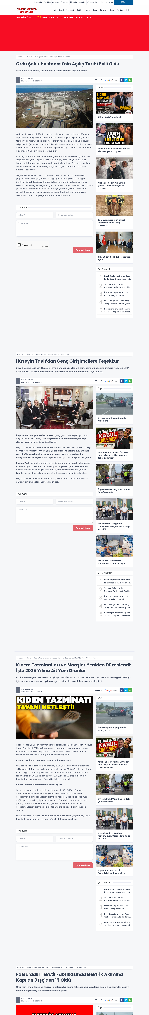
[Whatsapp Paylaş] (130, 80)
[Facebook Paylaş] (122, 80)
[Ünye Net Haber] (26, 10)
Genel (61, 10)
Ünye (88, 10)
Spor (95, 10)
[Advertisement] (74, 36)
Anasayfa (20, 57)
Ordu (112, 10)
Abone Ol (98, 80)
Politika (120, 10)
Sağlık (79, 10)
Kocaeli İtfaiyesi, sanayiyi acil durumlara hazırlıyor (62, 17)
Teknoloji (70, 10)
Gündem (103, 10)
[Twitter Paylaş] (126, 80)
